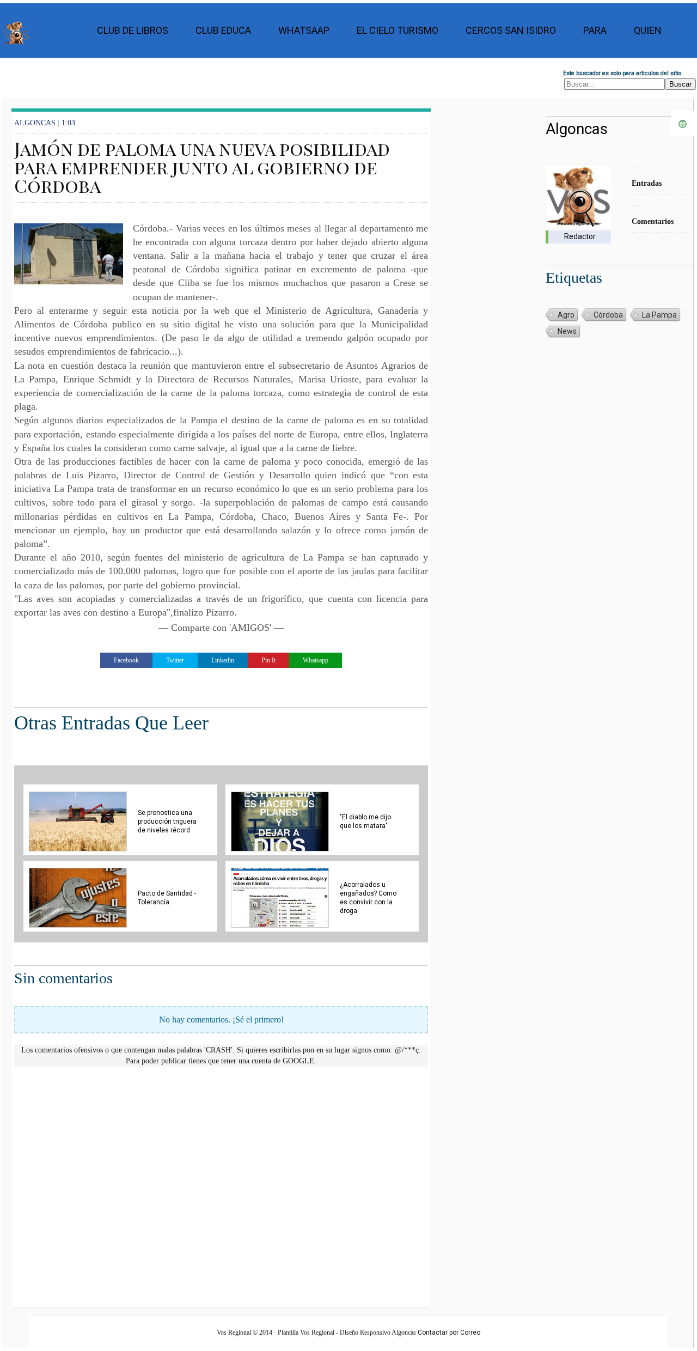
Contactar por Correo (449, 1332)
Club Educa (223, 30)
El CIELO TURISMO (397, 30)
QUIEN (648, 30)
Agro (566, 315)
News (567, 331)
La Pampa (659, 315)
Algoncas (577, 129)
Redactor (580, 236)
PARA (595, 30)
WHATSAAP (303, 30)
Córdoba (608, 315)
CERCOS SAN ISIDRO (511, 30)
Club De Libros (132, 30)
